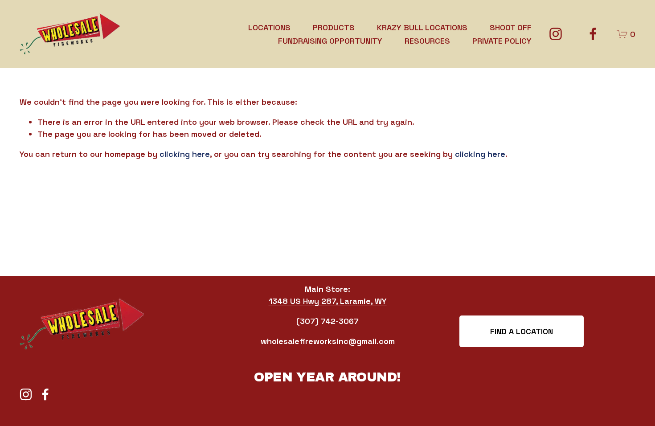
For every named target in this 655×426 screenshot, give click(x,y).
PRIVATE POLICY (502, 41)
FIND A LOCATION (521, 331)
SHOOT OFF (511, 27)
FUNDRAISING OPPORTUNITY (330, 41)
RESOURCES (427, 41)
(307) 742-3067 (327, 321)
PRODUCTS (334, 27)
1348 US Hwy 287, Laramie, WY (328, 301)
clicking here (185, 154)
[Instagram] (555, 33)
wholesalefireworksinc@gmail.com (328, 341)
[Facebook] (593, 33)
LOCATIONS (269, 27)
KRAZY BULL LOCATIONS (422, 27)
